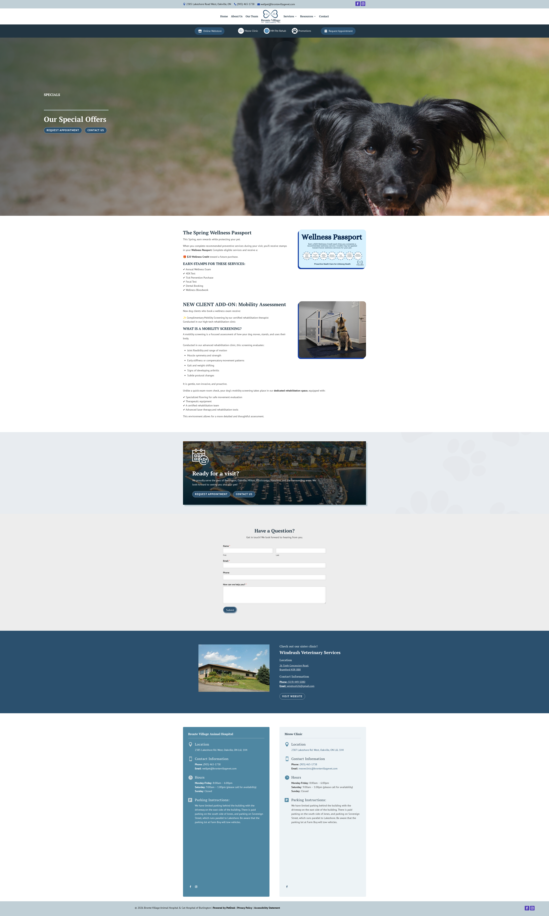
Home (224, 16)
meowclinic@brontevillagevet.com (318, 768)
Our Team (252, 16)
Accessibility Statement (267, 907)
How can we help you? (235, 584)
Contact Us (95, 130)
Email (226, 560)
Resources (306, 16)
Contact (324, 16)
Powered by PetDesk (224, 907)
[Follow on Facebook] (190, 886)
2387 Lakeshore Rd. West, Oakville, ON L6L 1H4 (317, 750)
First (224, 555)
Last (277, 555)
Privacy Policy (244, 907)
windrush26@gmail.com (300, 686)
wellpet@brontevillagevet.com (219, 768)
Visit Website (292, 696)
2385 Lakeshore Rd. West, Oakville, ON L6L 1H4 (221, 750)
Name (226, 546)
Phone (226, 572)
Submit (230, 610)
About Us (236, 16)
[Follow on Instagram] (196, 886)
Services (289, 16)
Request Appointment (63, 130)
